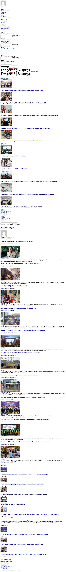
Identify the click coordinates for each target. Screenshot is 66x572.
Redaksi (2, 30)
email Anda (15, 44)
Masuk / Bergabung (5, 50)
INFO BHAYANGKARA (6, 18)
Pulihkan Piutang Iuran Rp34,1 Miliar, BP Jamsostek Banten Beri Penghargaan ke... (23, 330)
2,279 (4, 462)
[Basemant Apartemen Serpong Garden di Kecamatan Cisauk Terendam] (10, 391)
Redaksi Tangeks (4, 243)
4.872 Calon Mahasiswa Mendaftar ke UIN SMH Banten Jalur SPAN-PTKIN (21, 207)
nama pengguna (16, 35)
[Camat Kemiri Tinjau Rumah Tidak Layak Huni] (10, 302)
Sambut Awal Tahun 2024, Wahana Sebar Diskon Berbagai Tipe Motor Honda (22, 141)
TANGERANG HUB (5, 10)
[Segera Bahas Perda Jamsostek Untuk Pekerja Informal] (6, 166)
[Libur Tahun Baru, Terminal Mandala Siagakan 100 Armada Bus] (10, 324)
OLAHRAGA (3, 16)
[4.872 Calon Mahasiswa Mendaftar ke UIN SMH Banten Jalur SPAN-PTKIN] (6, 204)
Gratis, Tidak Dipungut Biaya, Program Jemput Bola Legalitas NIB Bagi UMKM (22, 90)
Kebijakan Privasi (5, 28)
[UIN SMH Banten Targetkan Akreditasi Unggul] (6, 153)
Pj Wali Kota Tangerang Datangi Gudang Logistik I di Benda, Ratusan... (20, 263)
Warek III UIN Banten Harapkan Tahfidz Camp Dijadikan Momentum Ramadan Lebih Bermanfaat (27, 194)
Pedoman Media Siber (6, 27)
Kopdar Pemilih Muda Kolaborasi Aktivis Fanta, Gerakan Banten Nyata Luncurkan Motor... (25, 441)
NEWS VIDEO (4, 53)
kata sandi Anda (16, 37)
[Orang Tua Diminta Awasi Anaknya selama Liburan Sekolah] (10, 257)
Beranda (2, 224)
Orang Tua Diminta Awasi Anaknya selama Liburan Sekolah (17, 241)
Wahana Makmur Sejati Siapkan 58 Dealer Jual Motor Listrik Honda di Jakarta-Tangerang (25, 128)
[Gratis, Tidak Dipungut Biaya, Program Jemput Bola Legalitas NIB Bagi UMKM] (6, 87)
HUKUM (2, 15)
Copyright (3, 25)
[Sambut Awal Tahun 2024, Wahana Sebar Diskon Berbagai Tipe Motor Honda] (6, 138)
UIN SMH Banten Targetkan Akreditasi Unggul (13, 156)
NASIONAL (3, 12)
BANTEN (3, 13)
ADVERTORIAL (4, 21)
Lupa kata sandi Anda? (6, 40)
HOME (2, 9)
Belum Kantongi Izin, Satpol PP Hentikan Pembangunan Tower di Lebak (20, 352)
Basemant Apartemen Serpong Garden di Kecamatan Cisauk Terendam (20, 375)
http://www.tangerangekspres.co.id (8, 238)
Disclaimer (3, 24)
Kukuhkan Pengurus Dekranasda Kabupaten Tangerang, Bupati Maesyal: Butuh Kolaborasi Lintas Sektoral (30, 115)
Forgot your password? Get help (7, 61)
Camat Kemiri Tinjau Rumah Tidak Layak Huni (14, 286)
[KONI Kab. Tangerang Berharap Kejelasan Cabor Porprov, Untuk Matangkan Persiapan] (4, 471)
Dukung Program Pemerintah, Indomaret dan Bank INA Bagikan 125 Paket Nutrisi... (23, 397)
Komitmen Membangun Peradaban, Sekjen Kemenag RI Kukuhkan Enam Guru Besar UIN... (25, 419)
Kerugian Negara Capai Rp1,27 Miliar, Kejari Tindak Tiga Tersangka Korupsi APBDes (24, 103)
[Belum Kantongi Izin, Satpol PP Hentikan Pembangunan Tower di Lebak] (10, 369)
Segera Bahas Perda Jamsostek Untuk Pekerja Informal (15, 168)
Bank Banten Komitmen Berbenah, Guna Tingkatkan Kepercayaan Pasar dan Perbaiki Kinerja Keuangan (29, 181)
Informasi (3, 22)
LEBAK (2, 325)
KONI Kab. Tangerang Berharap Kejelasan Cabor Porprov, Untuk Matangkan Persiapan (24, 474)
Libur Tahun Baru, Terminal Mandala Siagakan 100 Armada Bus (18, 308)
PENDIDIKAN (4, 19)
